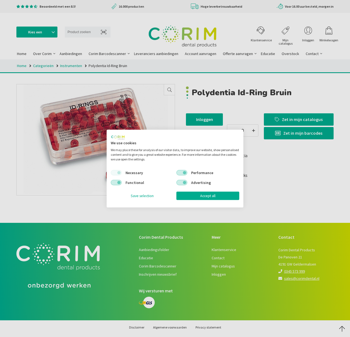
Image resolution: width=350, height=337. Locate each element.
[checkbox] (116, 172)
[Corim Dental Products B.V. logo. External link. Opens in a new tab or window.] (118, 137)
